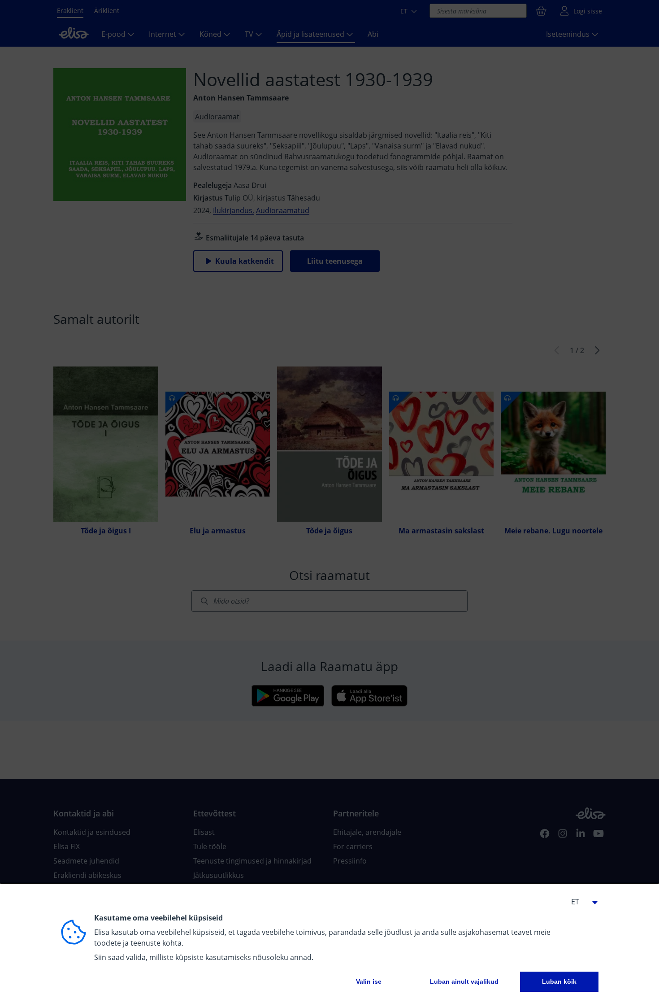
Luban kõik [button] (559, 981)
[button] (580, 901)
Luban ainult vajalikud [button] (464, 981)
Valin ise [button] (369, 981)
